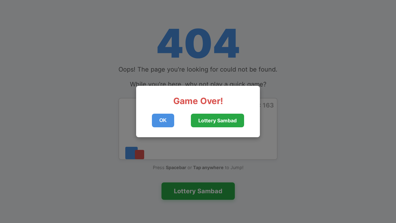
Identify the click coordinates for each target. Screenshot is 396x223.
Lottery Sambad (217, 120)
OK (163, 120)
